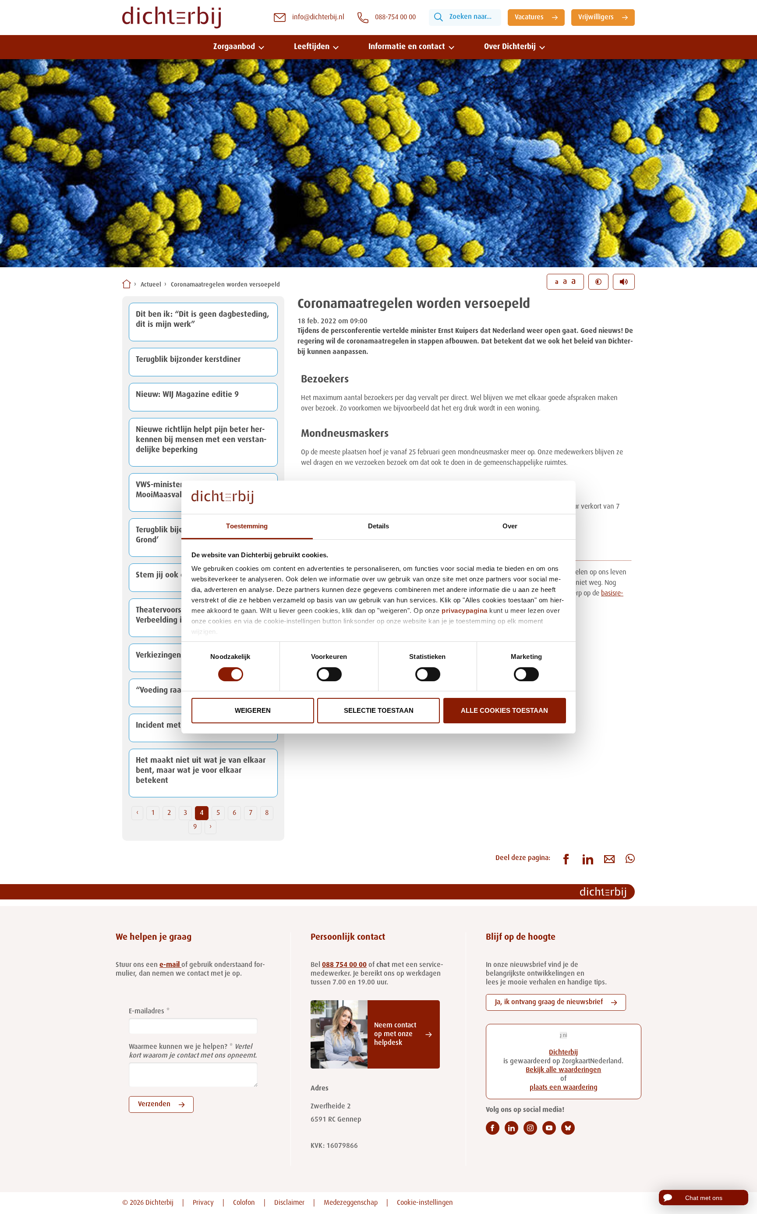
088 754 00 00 (344, 965)
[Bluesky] (568, 1128)
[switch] (329, 674)
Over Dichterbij (510, 47)
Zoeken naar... (470, 17)
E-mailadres (146, 1011)
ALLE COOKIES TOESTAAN (504, 710)
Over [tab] (509, 526)
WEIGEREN (253, 710)
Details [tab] (378, 526)
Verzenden (154, 1104)
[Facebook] (492, 1128)
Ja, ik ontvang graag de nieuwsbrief (549, 1002)
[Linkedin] (511, 1128)
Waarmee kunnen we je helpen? (178, 1047)
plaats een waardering (564, 1087)
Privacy (203, 1203)
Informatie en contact (406, 47)
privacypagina (465, 610)
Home (126, 284)
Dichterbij (563, 1052)
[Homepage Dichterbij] (171, 17)
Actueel (151, 285)
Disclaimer (289, 1203)
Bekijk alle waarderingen (563, 1070)
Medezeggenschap (351, 1203)
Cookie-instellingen (425, 1203)
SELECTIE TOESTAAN (379, 710)
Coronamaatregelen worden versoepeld (225, 285)
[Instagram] (530, 1128)
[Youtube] (549, 1128)
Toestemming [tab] (247, 526)
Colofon (244, 1203)
